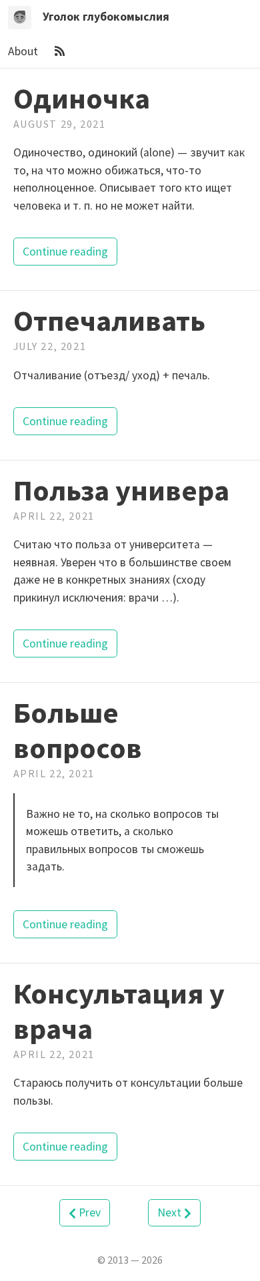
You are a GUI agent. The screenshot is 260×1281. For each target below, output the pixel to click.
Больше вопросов (77, 730)
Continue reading (65, 251)
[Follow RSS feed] (59, 51)
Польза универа (121, 490)
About (24, 51)
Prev (88, 1212)
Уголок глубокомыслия (106, 16)
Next (170, 1212)
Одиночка (81, 98)
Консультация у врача (119, 1011)
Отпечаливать (109, 320)
